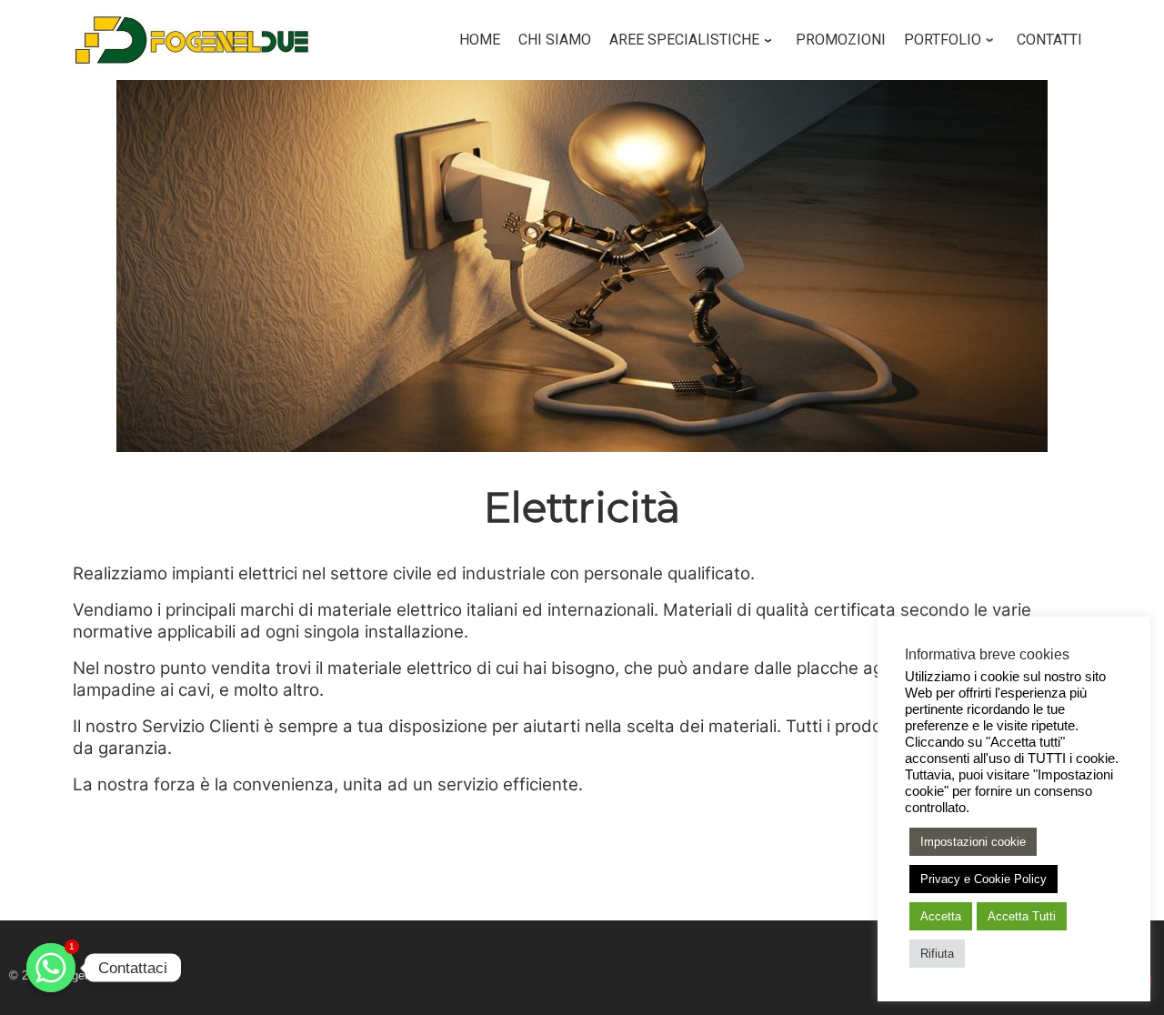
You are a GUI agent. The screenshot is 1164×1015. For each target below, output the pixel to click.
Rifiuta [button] (937, 953)
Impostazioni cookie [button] (973, 842)
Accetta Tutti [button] (1022, 916)
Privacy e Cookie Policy (983, 879)
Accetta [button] (940, 916)
